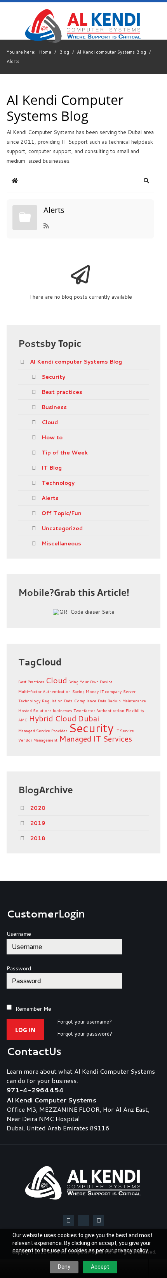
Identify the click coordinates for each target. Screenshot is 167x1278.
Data (68, 700)
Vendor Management (37, 740)
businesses (62, 710)
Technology (58, 482)
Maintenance (134, 700)
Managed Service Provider (42, 730)
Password (19, 968)
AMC (22, 720)
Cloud (50, 422)
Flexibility (135, 710)
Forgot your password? (84, 1034)
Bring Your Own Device (90, 681)
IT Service (124, 730)
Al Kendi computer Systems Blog (76, 361)
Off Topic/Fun (62, 513)
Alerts (53, 210)
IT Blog (52, 467)
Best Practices (31, 681)
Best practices (62, 391)
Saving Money (85, 691)
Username (19, 934)
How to (52, 437)
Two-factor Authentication (98, 710)
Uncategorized (62, 528)
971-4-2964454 (35, 1089)
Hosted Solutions (34, 710)
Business (54, 407)
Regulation (52, 700)
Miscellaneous (61, 543)
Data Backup (109, 700)
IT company (111, 691)
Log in (25, 1030)
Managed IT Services (95, 738)
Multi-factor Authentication (44, 691)
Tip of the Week (65, 452)
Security (53, 376)
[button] (146, 180)
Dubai (88, 718)
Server (129, 691)
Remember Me (33, 1009)
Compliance (85, 700)
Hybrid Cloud (52, 718)
